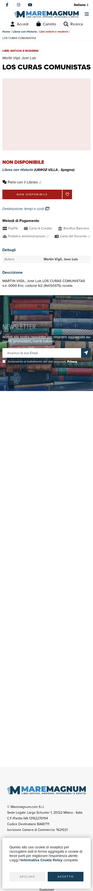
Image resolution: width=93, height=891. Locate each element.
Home (6, 31)
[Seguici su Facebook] (7, 5)
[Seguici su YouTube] (30, 5)
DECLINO (27, 876)
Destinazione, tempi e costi (23, 208)
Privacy (72, 361)
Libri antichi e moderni (53, 31)
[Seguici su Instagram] (18, 5)
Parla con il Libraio (23, 182)
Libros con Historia (25, 31)
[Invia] (86, 353)
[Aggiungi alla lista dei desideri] (67, 194)
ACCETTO (65, 876)
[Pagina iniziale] (46, 14)
